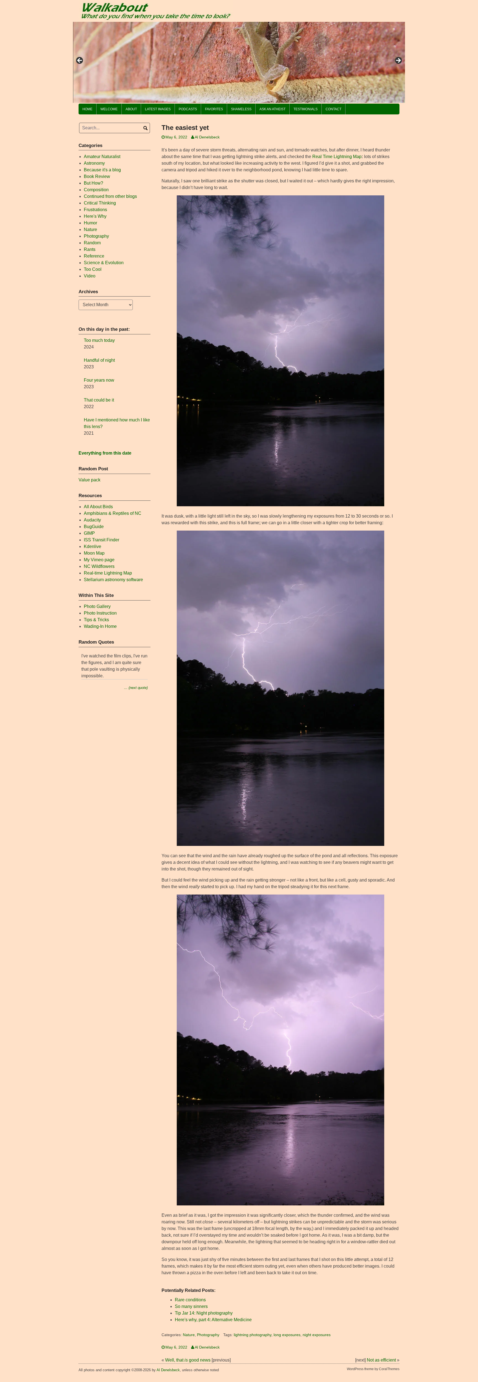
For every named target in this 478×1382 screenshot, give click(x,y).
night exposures (317, 1335)
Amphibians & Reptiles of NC (112, 513)
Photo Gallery (97, 606)
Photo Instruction (100, 613)
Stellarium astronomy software (113, 579)
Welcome (109, 109)
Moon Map (94, 553)
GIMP (89, 533)
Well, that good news (188, 1360)
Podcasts (188, 109)
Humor (90, 223)
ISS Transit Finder (101, 539)
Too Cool (93, 269)
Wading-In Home (100, 626)
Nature (189, 1335)
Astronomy (94, 163)
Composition (96, 189)
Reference (94, 256)
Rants (89, 249)
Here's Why (95, 216)
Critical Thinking (100, 203)
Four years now (99, 380)
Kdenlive (92, 546)
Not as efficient (381, 1360)
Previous (80, 61)
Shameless (241, 109)
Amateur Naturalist (102, 156)
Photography (208, 1335)
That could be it (99, 400)
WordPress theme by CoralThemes (373, 1369)
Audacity (92, 520)
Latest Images (158, 109)
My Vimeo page (99, 559)
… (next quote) (136, 688)
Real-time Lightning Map (108, 573)
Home (87, 109)
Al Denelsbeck (207, 137)
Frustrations (95, 209)
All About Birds (98, 506)
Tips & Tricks (96, 619)
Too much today (99, 340)
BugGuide (94, 526)
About (131, 109)
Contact (333, 109)
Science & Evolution (104, 262)
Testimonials (305, 109)
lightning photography (252, 1335)
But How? (93, 183)
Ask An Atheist (272, 109)
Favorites (214, 109)
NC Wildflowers (99, 566)
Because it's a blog (102, 169)
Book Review (97, 176)
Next (398, 61)
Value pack (89, 480)
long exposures (287, 1335)
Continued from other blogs (110, 196)
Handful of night (99, 360)
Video (89, 276)
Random (92, 242)
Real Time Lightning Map (337, 156)
